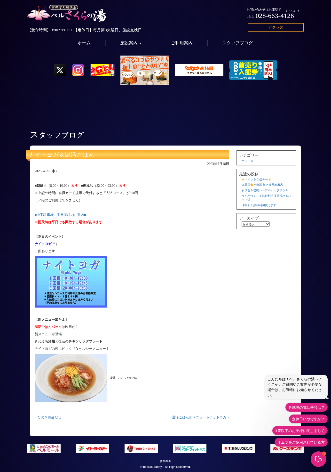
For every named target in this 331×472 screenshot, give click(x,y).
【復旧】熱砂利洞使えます (259, 205)
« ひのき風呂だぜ (48, 417)
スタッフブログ (237, 43)
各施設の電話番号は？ (306, 407)
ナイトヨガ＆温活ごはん (62, 155)
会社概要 (165, 461)
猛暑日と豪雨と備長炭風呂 (262, 184)
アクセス (276, 27)
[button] (318, 459)
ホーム (84, 43)
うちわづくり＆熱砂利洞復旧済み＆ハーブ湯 (266, 197)
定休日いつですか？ (308, 418)
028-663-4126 (275, 15)
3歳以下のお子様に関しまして (300, 430)
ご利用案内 (182, 43)
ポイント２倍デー (256, 179)
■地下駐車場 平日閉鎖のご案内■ (60, 215)
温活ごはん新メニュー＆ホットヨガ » (200, 417)
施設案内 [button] (129, 43)
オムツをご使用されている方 (301, 442)
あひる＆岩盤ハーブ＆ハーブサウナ (265, 190)
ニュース (247, 161)
